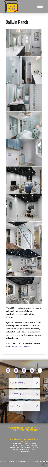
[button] (40, 6)
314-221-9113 (31, 430)
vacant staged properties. (20, 346)
